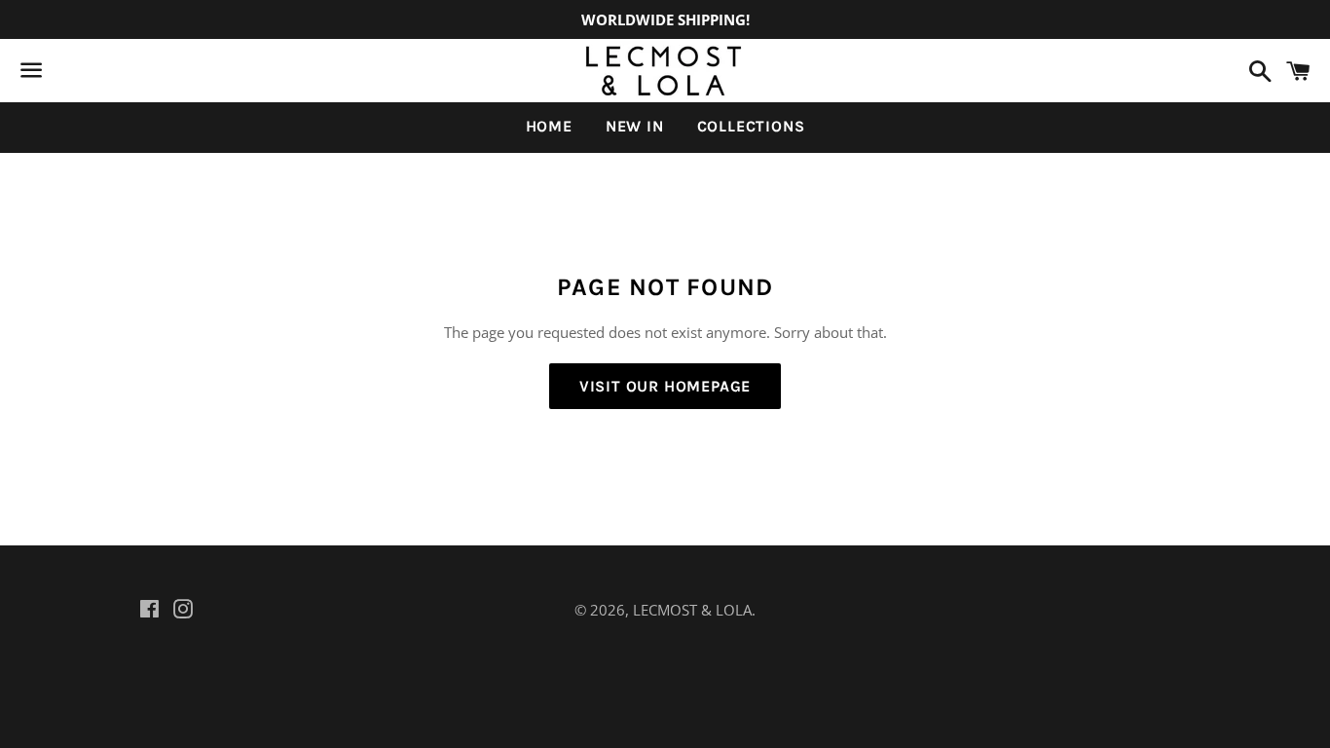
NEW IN (635, 126)
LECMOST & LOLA (692, 609)
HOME (549, 126)
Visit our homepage (665, 386)
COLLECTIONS (751, 126)
